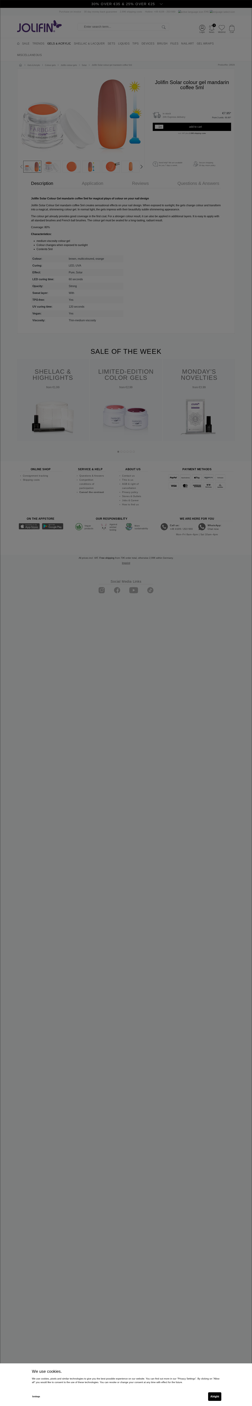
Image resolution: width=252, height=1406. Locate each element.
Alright (214, 1396)
